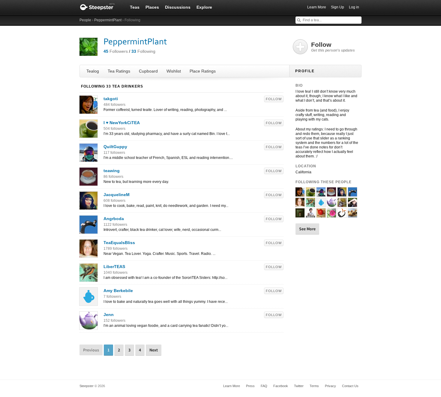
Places (152, 7)
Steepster (101, 7)
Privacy (330, 386)
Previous (91, 350)
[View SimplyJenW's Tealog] (321, 215)
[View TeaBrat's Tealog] (331, 215)
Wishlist (173, 71)
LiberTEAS (114, 266)
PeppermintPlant (108, 20)
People (85, 20)
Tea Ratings (119, 71)
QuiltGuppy (115, 146)
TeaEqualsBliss (119, 242)
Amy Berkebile (118, 290)
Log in (354, 7)
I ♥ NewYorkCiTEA (122, 122)
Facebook (280, 386)
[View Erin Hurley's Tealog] (352, 204)
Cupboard (148, 71)
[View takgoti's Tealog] (89, 111)
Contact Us (350, 386)
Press (250, 386)
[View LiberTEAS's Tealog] (89, 278)
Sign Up (337, 7)
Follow (274, 99)
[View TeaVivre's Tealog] (310, 215)
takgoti (111, 98)
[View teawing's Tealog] (89, 183)
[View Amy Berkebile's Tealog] (89, 302)
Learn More (316, 7)
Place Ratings (203, 71)
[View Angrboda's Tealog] (89, 230)
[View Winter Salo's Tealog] (300, 215)
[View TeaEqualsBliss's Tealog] (89, 254)
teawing (112, 170)
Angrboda (114, 218)
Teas (135, 7)
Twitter (299, 386)
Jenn (109, 314)
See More (307, 228)
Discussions (177, 7)
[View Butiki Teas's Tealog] (342, 215)
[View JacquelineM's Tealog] (89, 206)
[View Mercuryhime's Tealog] (352, 215)
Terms (314, 386)
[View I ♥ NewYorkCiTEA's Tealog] (89, 135)
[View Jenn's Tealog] (89, 326)
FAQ (264, 386)
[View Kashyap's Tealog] (342, 204)
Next (153, 350)
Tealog (92, 71)
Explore (204, 7)
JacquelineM (117, 194)
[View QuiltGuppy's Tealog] (89, 159)
